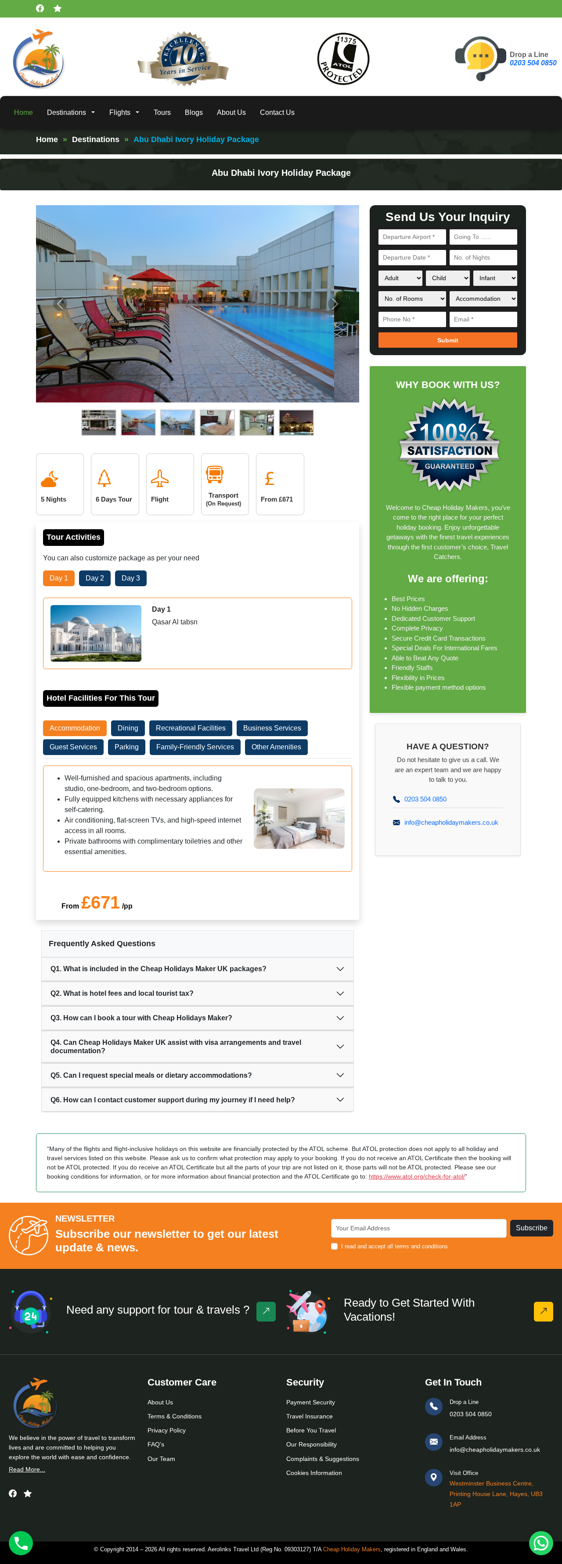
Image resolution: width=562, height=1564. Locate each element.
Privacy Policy (167, 1430)
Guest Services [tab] (73, 747)
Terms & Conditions (175, 1416)
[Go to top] (266, 1312)
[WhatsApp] (541, 1543)
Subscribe (532, 1228)
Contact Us (277, 112)
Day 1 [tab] (59, 578)
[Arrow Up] (543, 1312)
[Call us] (21, 1543)
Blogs (194, 112)
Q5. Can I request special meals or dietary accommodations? (151, 1075)
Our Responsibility (311, 1444)
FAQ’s (156, 1444)
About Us (231, 112)
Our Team (161, 1458)
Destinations (66, 112)
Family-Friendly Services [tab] (195, 747)
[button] (94, 112)
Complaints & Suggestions (322, 1458)
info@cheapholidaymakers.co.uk (451, 822)
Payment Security (310, 1402)
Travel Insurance (309, 1416)
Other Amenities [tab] (276, 747)
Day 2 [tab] (95, 578)
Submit (447, 340)
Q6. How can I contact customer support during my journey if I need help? (172, 1100)
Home (23, 112)
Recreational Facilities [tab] (191, 728)
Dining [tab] (128, 728)
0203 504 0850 (533, 63)
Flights (119, 112)
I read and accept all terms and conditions (394, 1246)
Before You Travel (311, 1430)
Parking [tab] (127, 747)
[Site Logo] (38, 58)
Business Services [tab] (272, 728)
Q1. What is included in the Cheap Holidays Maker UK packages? (158, 969)
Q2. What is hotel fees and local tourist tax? (122, 993)
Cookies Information (314, 1472)
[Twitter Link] (28, 1493)
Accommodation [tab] (75, 728)
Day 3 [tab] (131, 578)
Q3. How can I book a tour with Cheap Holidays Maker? (141, 1018)
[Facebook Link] (13, 1493)
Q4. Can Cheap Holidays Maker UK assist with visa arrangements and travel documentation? (175, 1047)
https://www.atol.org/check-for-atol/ (417, 1176)
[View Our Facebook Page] (41, 9)
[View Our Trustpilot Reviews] (59, 9)
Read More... (27, 1469)
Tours (162, 112)
